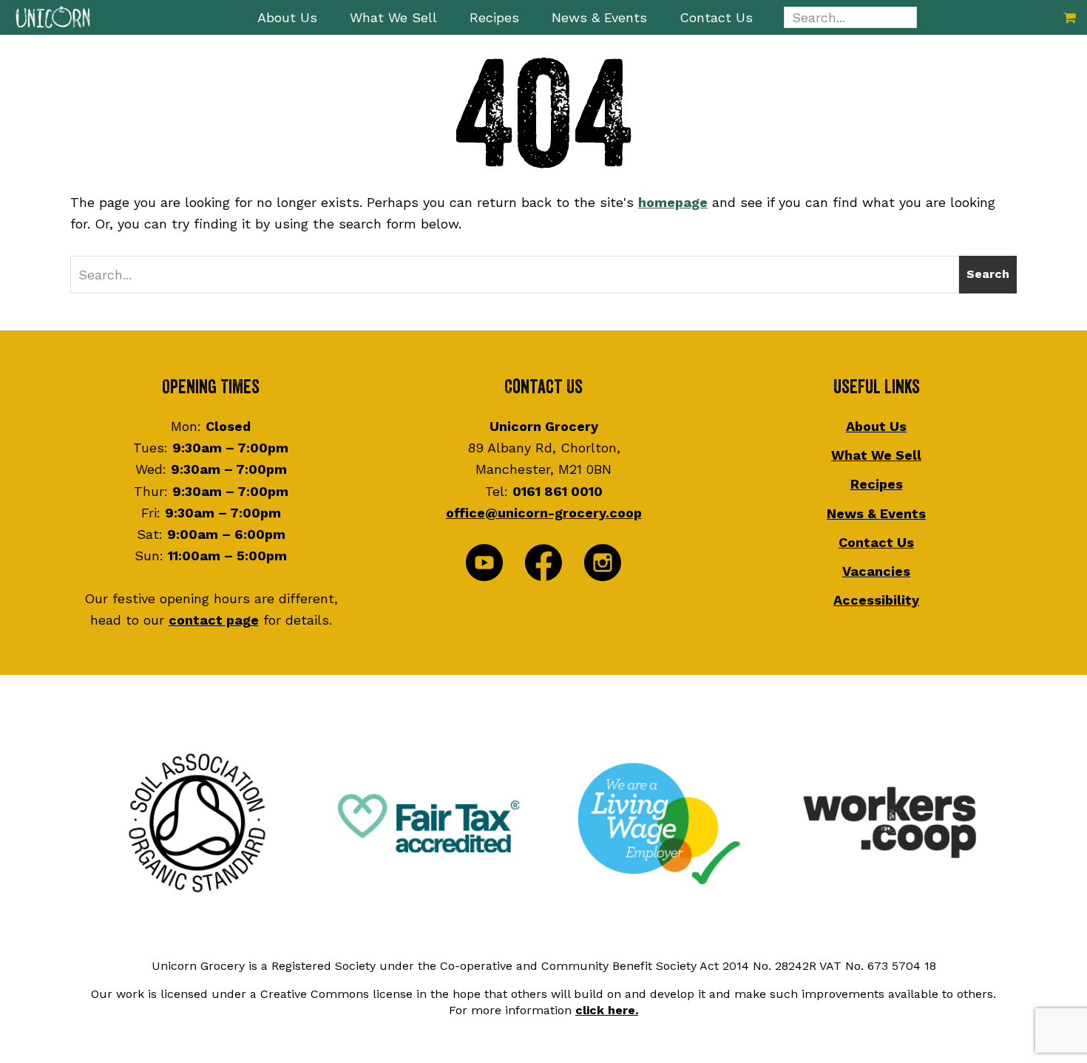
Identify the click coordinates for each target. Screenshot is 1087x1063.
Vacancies (876, 571)
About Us (876, 426)
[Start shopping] (1069, 17)
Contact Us (876, 542)
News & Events (876, 513)
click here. (606, 1010)
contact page (214, 620)
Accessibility (876, 600)
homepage (673, 202)
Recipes (876, 484)
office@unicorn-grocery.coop (544, 512)
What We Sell (876, 455)
